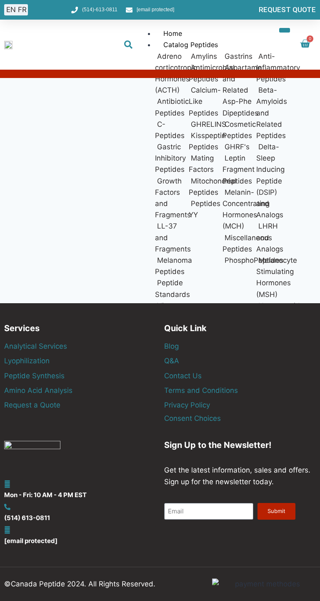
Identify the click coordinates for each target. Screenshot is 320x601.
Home (172, 33)
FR (22, 9)
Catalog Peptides (190, 44)
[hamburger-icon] (284, 30)
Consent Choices (192, 418)
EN (11, 9)
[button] (128, 44)
